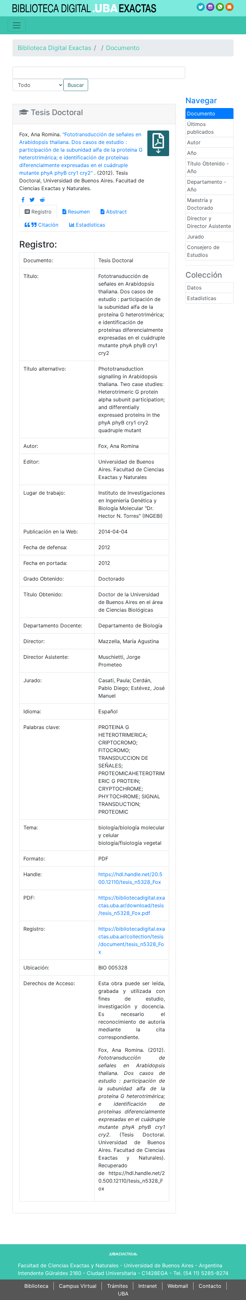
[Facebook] (23, 200)
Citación (47, 225)
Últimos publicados (200, 128)
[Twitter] (32, 200)
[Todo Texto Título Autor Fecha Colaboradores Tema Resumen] (123, 79)
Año (192, 153)
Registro (41, 211)
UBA (123, 1293)
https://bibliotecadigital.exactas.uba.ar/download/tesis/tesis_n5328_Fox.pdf (131, 905)
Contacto (210, 1286)
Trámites (117, 1286)
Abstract (115, 211)
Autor (194, 142)
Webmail (178, 1286)
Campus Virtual (77, 1286)
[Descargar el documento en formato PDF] (158, 147)
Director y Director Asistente (209, 222)
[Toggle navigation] (17, 25)
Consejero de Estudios (203, 251)
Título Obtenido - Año (208, 167)
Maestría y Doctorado (200, 204)
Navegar (201, 100)
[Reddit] (42, 200)
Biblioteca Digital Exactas (54, 48)
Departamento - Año (206, 186)
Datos (194, 287)
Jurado (195, 236)
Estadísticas (201, 298)
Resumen (78, 211)
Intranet (147, 1286)
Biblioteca (36, 1286)
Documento (122, 48)
